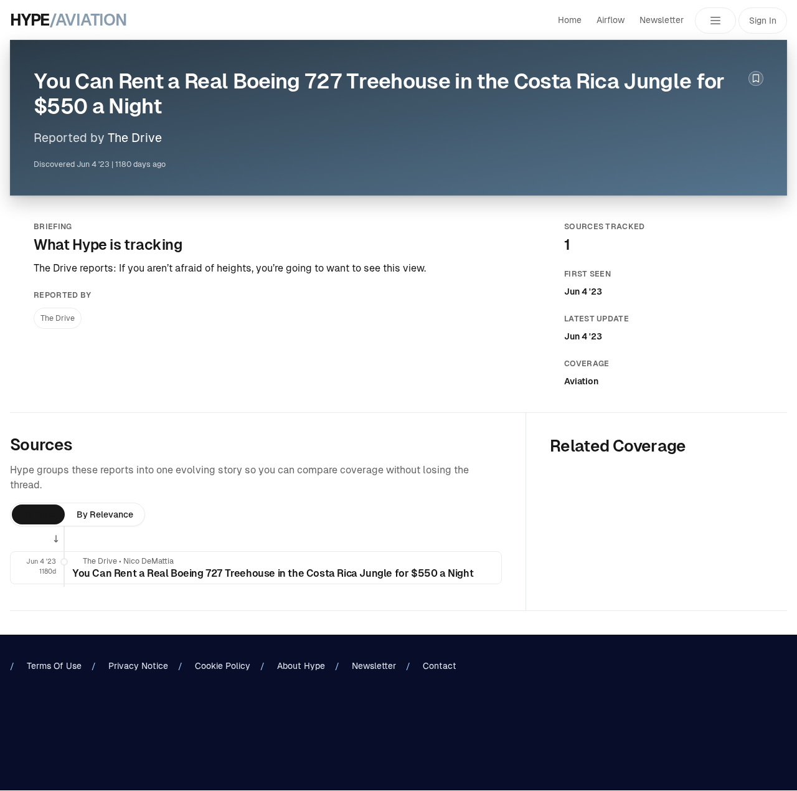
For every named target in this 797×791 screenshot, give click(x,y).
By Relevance (105, 514)
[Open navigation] (715, 20)
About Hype (301, 666)
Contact (439, 666)
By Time (38, 514)
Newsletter (661, 20)
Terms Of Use (54, 666)
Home (570, 20)
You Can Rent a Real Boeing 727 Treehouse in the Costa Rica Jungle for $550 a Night (272, 573)
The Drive (135, 137)
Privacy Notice (138, 666)
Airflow (611, 20)
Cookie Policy (222, 666)
